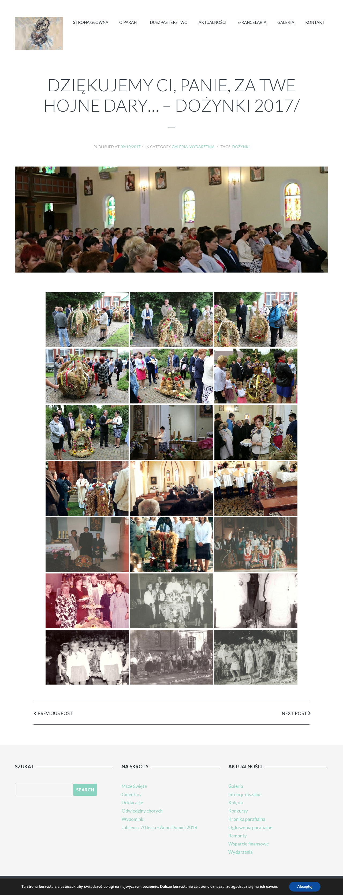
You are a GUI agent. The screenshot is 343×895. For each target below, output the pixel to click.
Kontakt (315, 22)
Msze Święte (134, 786)
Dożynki (241, 146)
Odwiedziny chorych (142, 811)
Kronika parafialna (246, 819)
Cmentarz (132, 794)
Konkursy (238, 811)
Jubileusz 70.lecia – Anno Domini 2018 (159, 827)
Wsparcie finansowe (248, 844)
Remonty (237, 836)
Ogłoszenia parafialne (250, 827)
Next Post (295, 713)
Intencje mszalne (245, 794)
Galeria (285, 22)
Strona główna (90, 22)
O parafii (129, 22)
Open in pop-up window (87, 319)
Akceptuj (304, 886)
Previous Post (55, 713)
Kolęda (235, 802)
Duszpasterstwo (169, 22)
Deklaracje (132, 802)
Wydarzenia (202, 146)
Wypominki (133, 819)
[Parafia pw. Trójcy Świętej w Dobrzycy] (39, 33)
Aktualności (212, 22)
